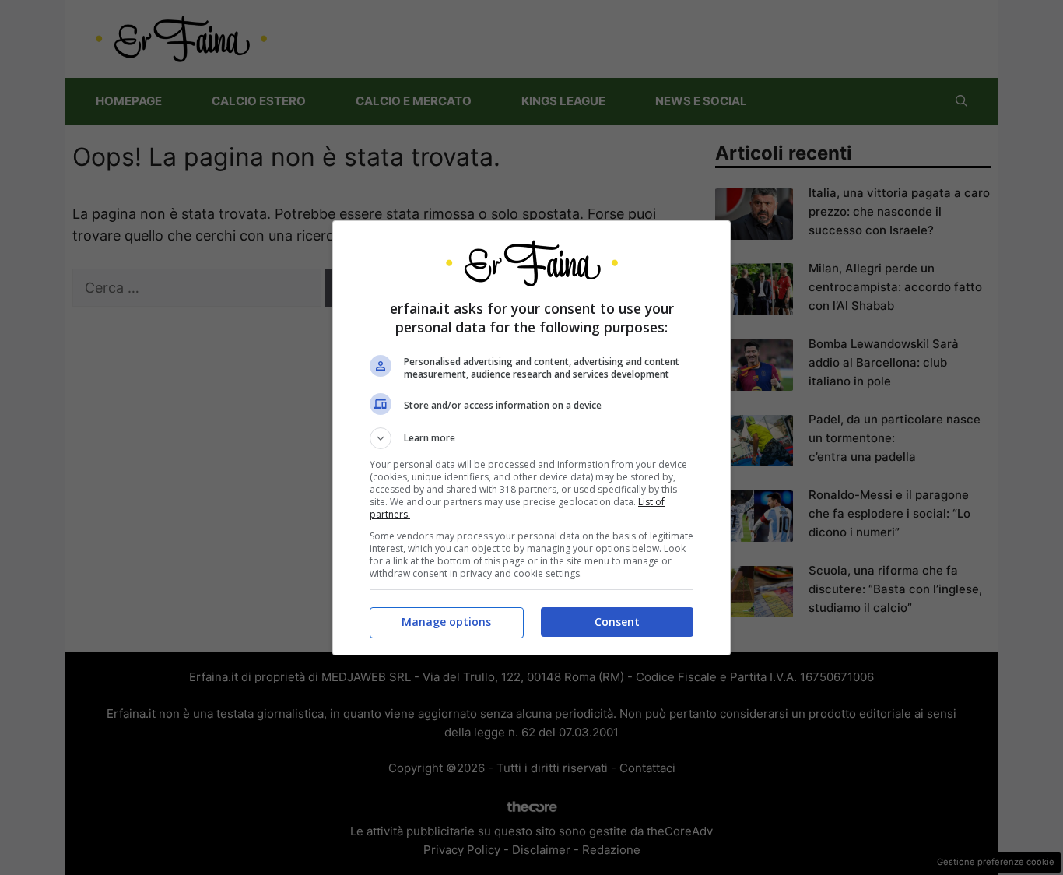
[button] (531, 438)
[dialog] (531, 437)
